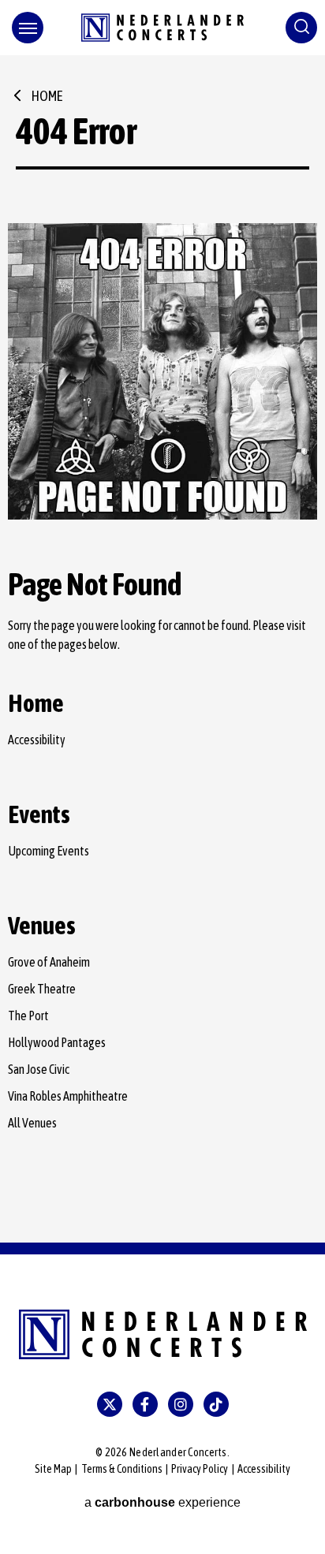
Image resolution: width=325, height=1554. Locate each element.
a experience (162, 1502)
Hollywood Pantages (57, 1042)
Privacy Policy (199, 1469)
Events (39, 814)
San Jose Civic (38, 1069)
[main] (162, 649)
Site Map (53, 1469)
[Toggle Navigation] (27, 27)
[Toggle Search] (301, 27)
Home (47, 96)
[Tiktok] (216, 1404)
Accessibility (36, 739)
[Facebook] (145, 1404)
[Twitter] (109, 1404)
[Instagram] (180, 1404)
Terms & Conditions (121, 1469)
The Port (28, 1015)
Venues (42, 925)
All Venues (32, 1123)
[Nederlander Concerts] (162, 27)
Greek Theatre (42, 989)
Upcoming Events (48, 851)
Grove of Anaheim (49, 962)
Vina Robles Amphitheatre (68, 1096)
